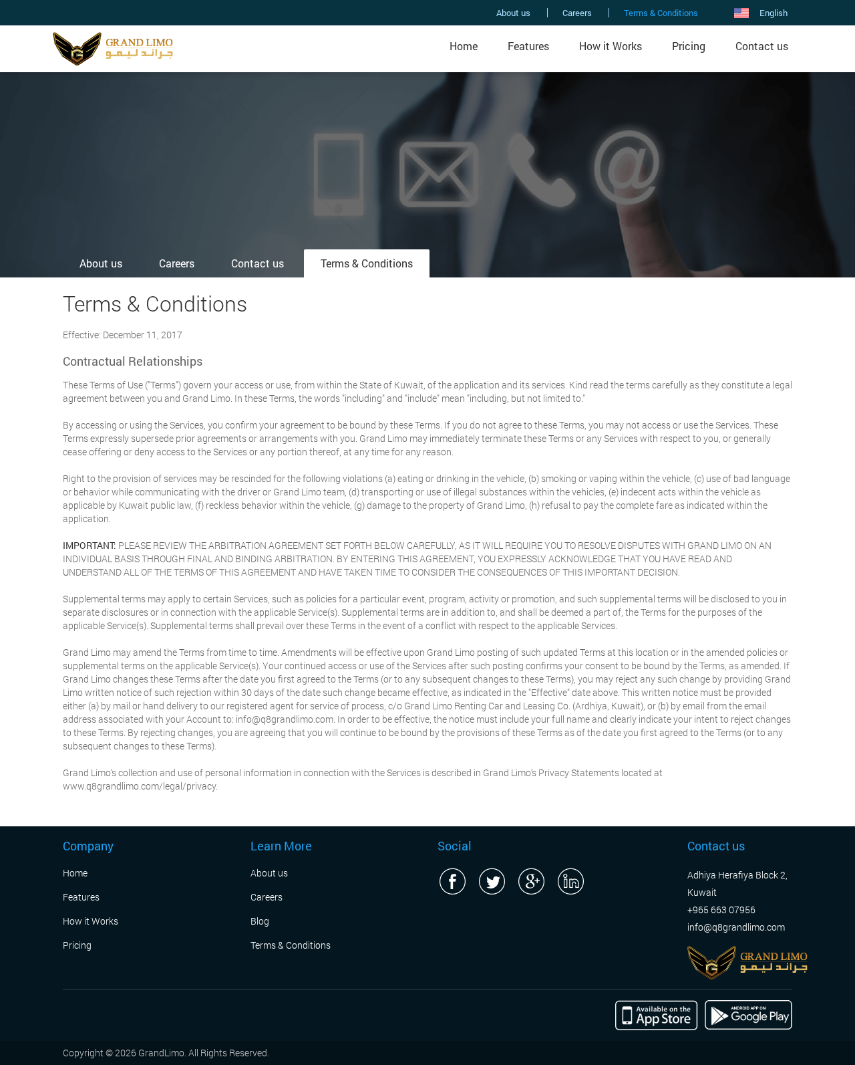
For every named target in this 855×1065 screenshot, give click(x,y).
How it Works (610, 46)
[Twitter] (491, 881)
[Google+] (531, 881)
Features (528, 46)
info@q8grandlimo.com (736, 927)
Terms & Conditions (661, 13)
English (773, 13)
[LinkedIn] (570, 881)
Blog (259, 921)
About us (513, 13)
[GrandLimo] (113, 47)
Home (464, 46)
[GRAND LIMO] (747, 961)
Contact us (761, 46)
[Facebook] (452, 881)
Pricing (688, 46)
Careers (577, 13)
